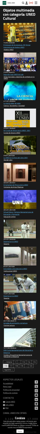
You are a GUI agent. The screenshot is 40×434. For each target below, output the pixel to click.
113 (23, 362)
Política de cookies (10, 392)
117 (11, 366)
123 (30, 366)
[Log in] (26, 3)
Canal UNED (10, 401)
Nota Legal (7, 386)
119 (21, 366)
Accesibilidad (8, 383)
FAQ (7, 408)
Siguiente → (8, 369)
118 (16, 366)
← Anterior (8, 362)
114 (28, 362)
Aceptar (20, 431)
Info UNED (10, 404)
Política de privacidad (11, 389)
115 (34, 362)
